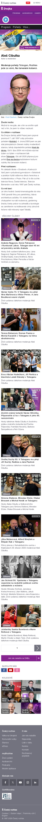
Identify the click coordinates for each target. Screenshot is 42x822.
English (5, 816)
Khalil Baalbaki (11, 117)
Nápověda (26, 739)
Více (26, 27)
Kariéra (25, 746)
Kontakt (25, 750)
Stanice (5, 743)
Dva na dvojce (13, 159)
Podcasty (6, 765)
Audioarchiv (27, 13)
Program (16, 13)
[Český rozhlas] (8, 3)
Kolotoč (13, 141)
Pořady (17, 27)
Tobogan (23, 65)
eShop (5, 746)
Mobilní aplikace (9, 768)
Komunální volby (9, 739)
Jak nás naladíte (29, 735)
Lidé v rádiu (27, 743)
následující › (37, 648)
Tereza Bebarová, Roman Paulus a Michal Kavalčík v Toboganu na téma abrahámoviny (19, 336)
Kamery (38, 13)
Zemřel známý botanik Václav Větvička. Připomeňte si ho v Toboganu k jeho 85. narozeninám (20, 415)
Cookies (5, 813)
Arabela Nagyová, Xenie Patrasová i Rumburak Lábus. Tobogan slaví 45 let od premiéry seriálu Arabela (20, 245)
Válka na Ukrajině (9, 735)
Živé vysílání (7, 758)
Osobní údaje (16, 813)
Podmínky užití (29, 813)
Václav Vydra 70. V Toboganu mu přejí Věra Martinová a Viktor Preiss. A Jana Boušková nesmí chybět (19, 294)
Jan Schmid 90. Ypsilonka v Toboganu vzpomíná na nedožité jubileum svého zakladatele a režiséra (19, 583)
